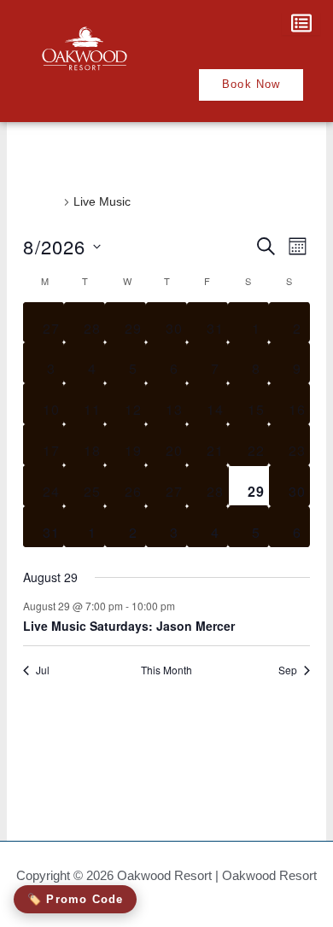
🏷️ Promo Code (75, 899)
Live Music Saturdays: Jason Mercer (129, 625)
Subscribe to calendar (157, 726)
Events (41, 201)
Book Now (251, 84)
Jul (43, 670)
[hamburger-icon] (301, 24)
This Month (166, 670)
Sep (287, 670)
